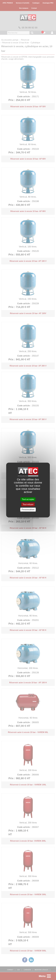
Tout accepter (28, 499)
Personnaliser (28, 509)
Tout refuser (28, 504)
